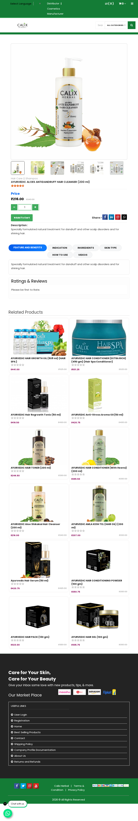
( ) (111, 4)
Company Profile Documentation (35, 750)
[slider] (17, 185)
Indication (59, 247)
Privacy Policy (76, 790)
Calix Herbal (62, 786)
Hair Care (17, 178)
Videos (82, 255)
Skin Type (110, 247)
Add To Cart (23, 217)
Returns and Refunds (27, 761)
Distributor (53, 3)
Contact (19, 738)
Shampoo (32, 178)
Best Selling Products (27, 732)
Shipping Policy (23, 744)
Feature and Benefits (27, 247)
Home (18, 726)
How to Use (60, 255)
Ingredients (86, 247)
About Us (20, 756)
